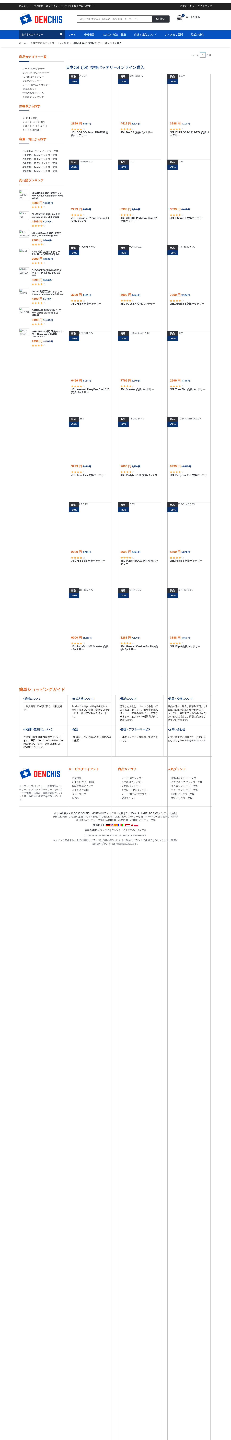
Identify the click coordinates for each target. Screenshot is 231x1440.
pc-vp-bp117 (92, 816)
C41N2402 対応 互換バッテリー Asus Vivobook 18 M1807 (46, 313)
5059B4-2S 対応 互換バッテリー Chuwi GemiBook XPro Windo (47, 196)
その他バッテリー (31, 80)
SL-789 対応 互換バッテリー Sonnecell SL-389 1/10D (47, 215)
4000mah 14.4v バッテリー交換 (39, 167)
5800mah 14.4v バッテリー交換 (39, 171)
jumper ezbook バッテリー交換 (137, 820)
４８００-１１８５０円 (34, 126)
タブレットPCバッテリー (35, 72)
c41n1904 (110, 820)
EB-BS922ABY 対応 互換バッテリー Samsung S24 (46, 234)
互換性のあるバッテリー (43, 43)
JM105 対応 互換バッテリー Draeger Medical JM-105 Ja (47, 292)
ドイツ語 (141, 830)
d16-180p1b (60, 816)
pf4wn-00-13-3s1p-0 (157, 816)
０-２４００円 (30, 118)
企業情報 (77, 778)
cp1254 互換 (76, 816)
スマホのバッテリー (33, 76)
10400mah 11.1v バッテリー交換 (40, 151)
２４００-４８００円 (33, 122)
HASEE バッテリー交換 (183, 778)
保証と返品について (145, 34)
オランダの (103, 830)
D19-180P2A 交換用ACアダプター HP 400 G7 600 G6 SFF (46, 273)
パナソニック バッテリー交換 (186, 782)
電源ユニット (29, 89)
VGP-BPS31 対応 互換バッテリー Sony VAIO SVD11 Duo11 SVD (47, 334)
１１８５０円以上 (31, 130)
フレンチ (116, 830)
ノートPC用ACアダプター (36, 84)
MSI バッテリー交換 (181, 798)
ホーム (72, 34)
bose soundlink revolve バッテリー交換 (98, 813)
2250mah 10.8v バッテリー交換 (39, 159)
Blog (75, 798)
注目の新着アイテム (33, 93)
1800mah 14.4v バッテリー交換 (39, 155)
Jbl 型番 (64, 43)
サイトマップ (205, 6)
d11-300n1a (132, 813)
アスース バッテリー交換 (184, 790)
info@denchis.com (195, 740)
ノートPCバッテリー (33, 68)
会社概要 (89, 34)
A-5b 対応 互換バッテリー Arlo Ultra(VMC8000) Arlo (46, 253)
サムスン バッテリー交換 (184, 786)
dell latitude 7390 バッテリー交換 (122, 816)
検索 (162, 19)
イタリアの (129, 830)
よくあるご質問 (174, 34)
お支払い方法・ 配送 (114, 34)
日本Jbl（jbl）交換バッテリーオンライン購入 (97, 43)
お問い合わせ (187, 6)
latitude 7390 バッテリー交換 (158, 813)
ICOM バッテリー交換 (182, 794)
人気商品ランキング (33, 97)
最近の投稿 (197, 34)
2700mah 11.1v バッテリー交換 (39, 163)
